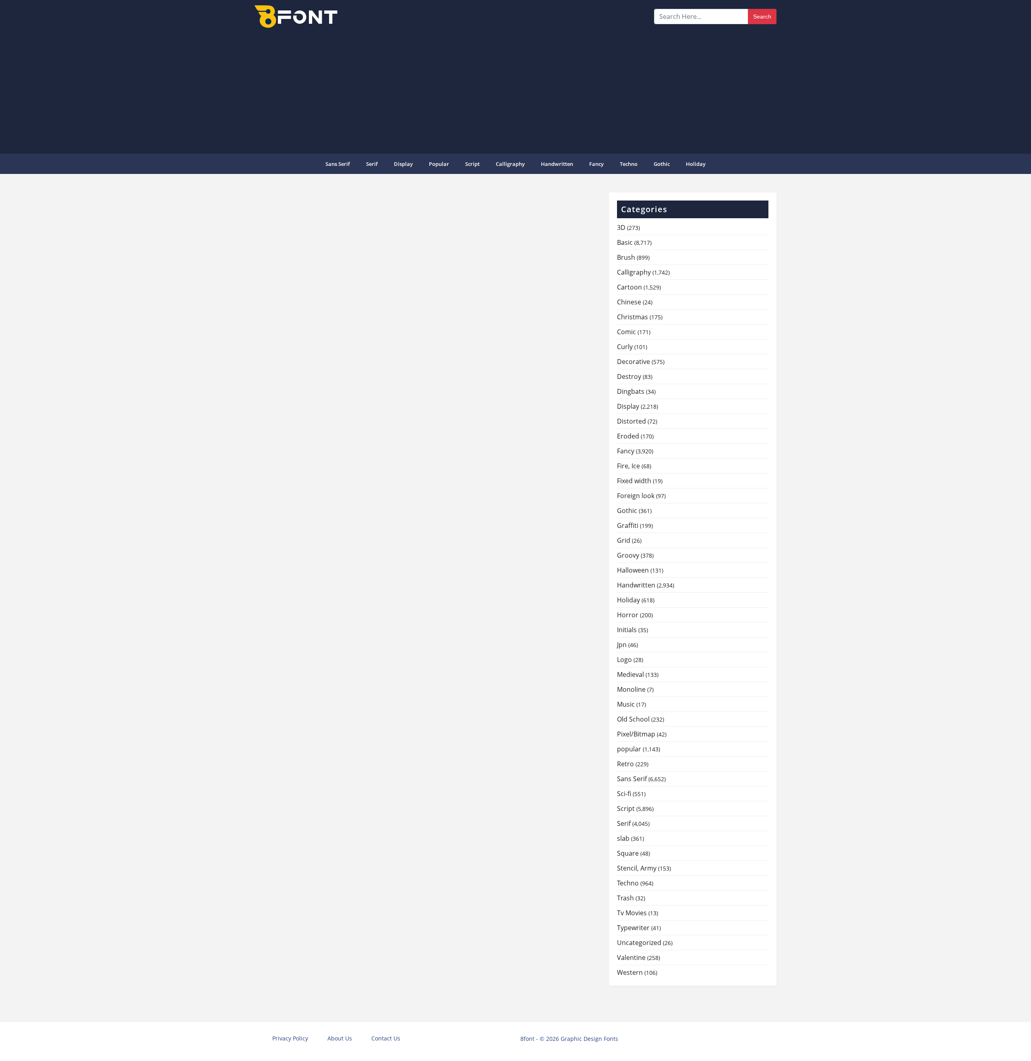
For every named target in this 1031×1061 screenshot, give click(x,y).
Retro (625, 763)
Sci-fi (624, 793)
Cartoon (629, 287)
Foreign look (635, 495)
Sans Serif (337, 164)
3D (621, 227)
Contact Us (385, 1038)
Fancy (596, 164)
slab (623, 838)
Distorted (631, 421)
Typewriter (633, 927)
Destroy (629, 376)
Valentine (631, 957)
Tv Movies (632, 912)
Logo (624, 659)
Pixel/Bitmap (636, 734)
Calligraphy (510, 164)
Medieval (630, 674)
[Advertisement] (515, 90)
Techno (629, 164)
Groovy (628, 555)
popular (439, 164)
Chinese (629, 302)
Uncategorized (639, 942)
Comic (626, 331)
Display (403, 164)
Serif (372, 164)
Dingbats (630, 391)
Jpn (622, 644)
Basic (625, 242)
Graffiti (627, 525)
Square (628, 853)
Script (472, 164)
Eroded (628, 436)
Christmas (632, 316)
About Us (339, 1038)
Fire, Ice (628, 465)
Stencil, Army (636, 868)
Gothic (662, 164)
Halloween (633, 570)
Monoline (631, 689)
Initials (627, 629)
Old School (633, 719)
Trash (625, 897)
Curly (625, 346)
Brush (626, 257)
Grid (623, 540)
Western (630, 972)
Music (626, 704)
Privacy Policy (290, 1038)
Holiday (696, 164)
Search (762, 16)
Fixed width (634, 480)
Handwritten (557, 164)
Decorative (633, 361)
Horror (627, 614)
